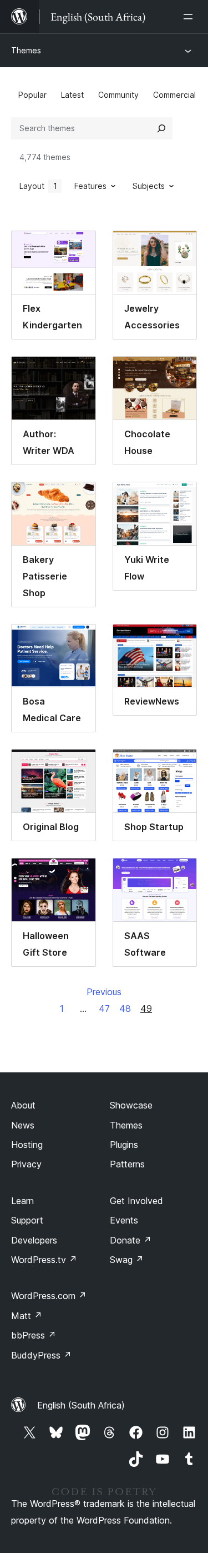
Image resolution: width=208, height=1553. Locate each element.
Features (90, 186)
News (22, 1125)
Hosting (27, 1144)
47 (104, 1008)
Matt (26, 1315)
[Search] (161, 128)
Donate (130, 1240)
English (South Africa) (81, 1405)
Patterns (127, 1164)
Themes (26, 50)
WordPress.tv (44, 1259)
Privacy (26, 1164)
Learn (22, 1200)
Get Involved (136, 1200)
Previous (104, 991)
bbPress (33, 1335)
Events (124, 1220)
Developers (34, 1240)
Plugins (124, 1144)
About (23, 1105)
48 (125, 1008)
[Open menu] (190, 16)
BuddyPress (41, 1355)
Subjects (149, 186)
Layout (38, 186)
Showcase (131, 1105)
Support (27, 1220)
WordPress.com (49, 1295)
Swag (127, 1259)
